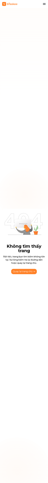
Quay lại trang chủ (23, 271)
